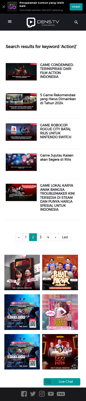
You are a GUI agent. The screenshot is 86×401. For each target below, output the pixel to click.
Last (65, 237)
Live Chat (66, 382)
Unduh (76, 6)
